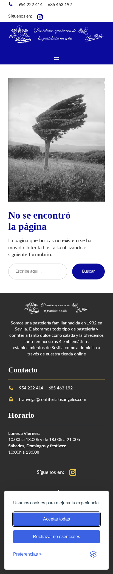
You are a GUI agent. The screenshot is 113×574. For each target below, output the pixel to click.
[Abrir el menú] (56, 58)
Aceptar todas (56, 519)
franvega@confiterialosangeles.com (52, 399)
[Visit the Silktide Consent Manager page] (93, 554)
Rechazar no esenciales (56, 536)
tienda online (73, 354)
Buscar (88, 271)
